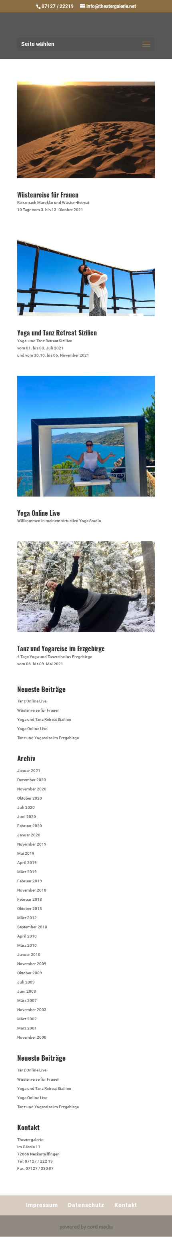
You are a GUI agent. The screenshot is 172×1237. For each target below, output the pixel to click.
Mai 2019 (25, 853)
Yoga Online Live (38, 513)
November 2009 (31, 964)
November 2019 (31, 844)
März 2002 (27, 1019)
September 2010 (32, 927)
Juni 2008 (26, 991)
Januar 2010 (28, 954)
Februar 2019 (29, 881)
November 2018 (31, 890)
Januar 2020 (28, 835)
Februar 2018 (29, 899)
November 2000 (31, 1037)
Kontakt (125, 1205)
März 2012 (27, 918)
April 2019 (27, 862)
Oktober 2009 (29, 973)
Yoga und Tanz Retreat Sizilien (57, 332)
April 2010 (27, 936)
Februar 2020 (29, 826)
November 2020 (31, 789)
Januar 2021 (28, 770)
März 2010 (27, 945)
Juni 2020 (26, 816)
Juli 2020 (26, 807)
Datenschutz (86, 1205)
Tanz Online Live (31, 701)
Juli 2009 (26, 982)
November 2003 (31, 1010)
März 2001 (27, 1028)
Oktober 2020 (29, 798)
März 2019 (27, 872)
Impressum (42, 1205)
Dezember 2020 (31, 780)
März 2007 (27, 1000)
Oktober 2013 (29, 908)
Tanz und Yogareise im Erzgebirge (61, 648)
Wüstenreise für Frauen (47, 195)
